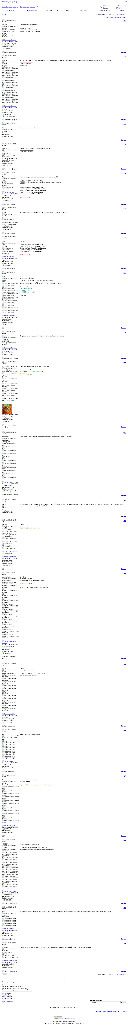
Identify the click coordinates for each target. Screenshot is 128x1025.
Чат (57, 10)
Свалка (32, 7)
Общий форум (24, 7)
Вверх (125, 1011)
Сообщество (68, 10)
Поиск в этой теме (120, 17)
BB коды (5, 993)
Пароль (105, 8)
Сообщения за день (104, 10)
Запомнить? (122, 6)
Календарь (83, 10)
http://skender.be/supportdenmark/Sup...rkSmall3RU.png (37, 849)
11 (123, 14)
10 (121, 14)
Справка (49, 10)
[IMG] (4, 996)
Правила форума (7, 1001)
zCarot (82, 1023)
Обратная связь (100, 1011)
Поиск (122, 10)
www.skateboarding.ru (114, 1011)
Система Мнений (31, 10)
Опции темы (108, 17)
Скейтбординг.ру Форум (10, 7)
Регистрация (10, 10)
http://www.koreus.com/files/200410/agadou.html (34, 587)
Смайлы (5, 995)
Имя (104, 6)
